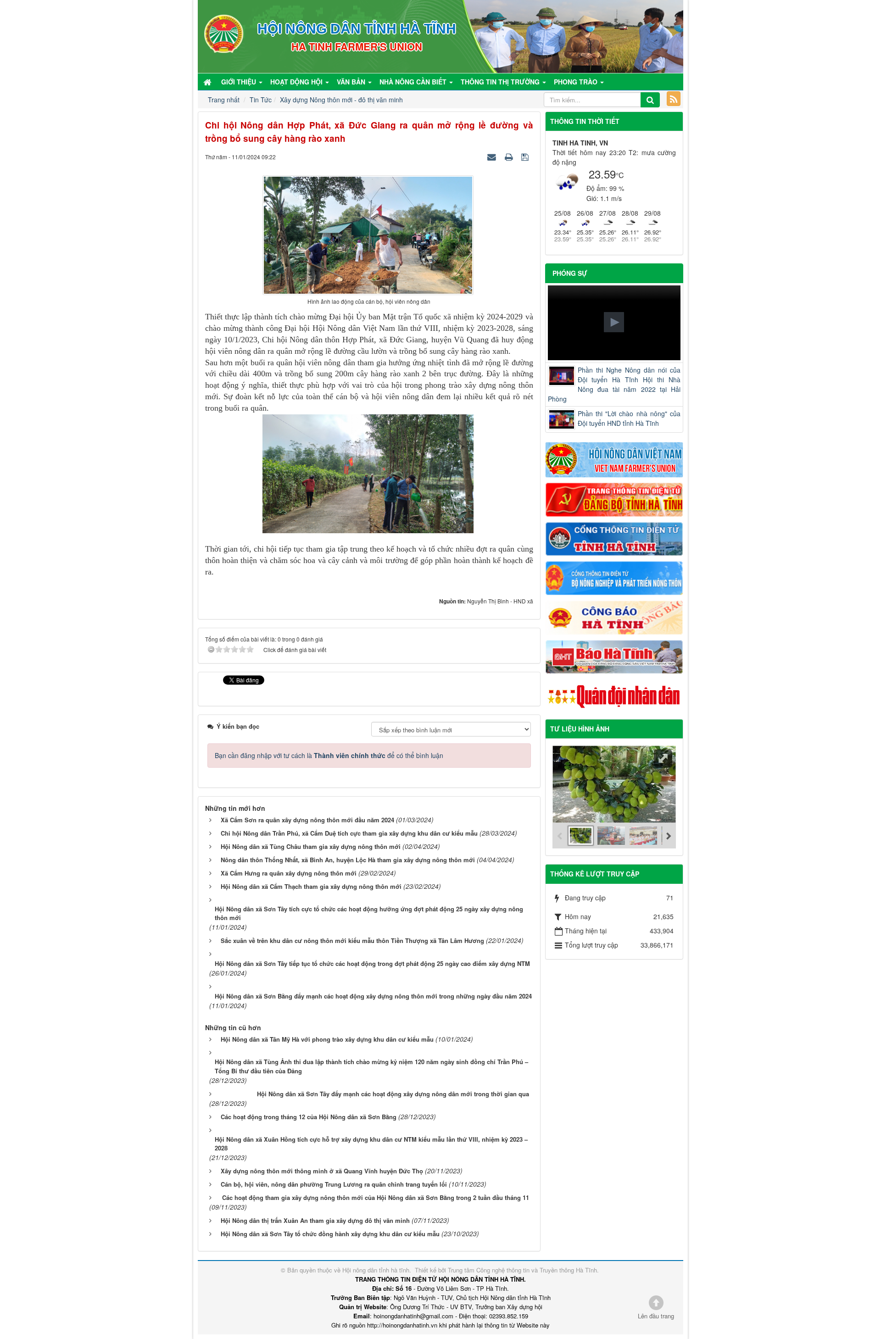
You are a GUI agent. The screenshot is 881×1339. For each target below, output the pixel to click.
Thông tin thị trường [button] (501, 81)
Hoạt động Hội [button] (297, 81)
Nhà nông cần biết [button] (413, 81)
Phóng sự (569, 273)
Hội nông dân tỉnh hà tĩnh (375, 1270)
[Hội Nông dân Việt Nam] (614, 458)
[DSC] (614, 498)
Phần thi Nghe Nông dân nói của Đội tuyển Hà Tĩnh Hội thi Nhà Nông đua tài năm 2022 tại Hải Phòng (614, 384)
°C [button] (620, 175)
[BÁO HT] (614, 655)
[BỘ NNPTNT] (614, 577)
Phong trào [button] (576, 81)
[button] (614, 322)
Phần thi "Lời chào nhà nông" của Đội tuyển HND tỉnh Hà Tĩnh (629, 418)
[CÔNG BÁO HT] (614, 616)
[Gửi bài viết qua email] (492, 156)
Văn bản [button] (352, 81)
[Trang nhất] (208, 81)
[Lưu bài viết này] (526, 156)
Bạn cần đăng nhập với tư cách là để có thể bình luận (329, 755)
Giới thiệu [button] (239, 81)
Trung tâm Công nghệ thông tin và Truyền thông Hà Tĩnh (522, 1270)
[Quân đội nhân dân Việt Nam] (614, 695)
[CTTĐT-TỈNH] (614, 537)
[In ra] (510, 156)
